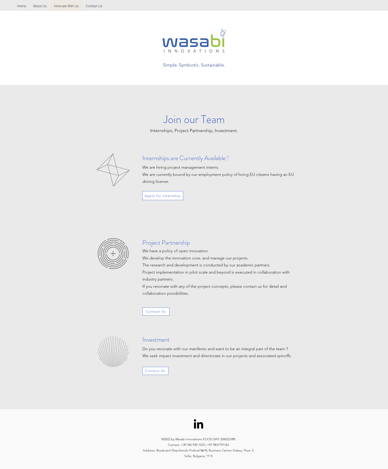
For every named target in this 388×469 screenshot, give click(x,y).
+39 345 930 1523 (193, 445)
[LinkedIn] (198, 424)
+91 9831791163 (218, 445)
